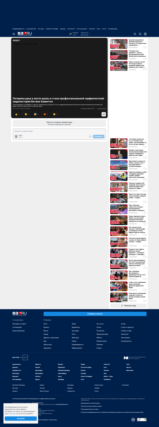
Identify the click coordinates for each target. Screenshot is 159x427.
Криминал (76, 327)
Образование (77, 348)
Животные (48, 345)
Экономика (125, 338)
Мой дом (75, 338)
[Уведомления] (140, 34)
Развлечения (102, 341)
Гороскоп (71, 29)
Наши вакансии (18, 331)
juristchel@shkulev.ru (62, 404)
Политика (100, 331)
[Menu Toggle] (13, 34)
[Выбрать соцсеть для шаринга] (104, 114)
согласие (12, 414)
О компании (17, 327)
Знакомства (31, 29)
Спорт (123, 324)
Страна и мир (126, 331)
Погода (41, 29)
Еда (45, 341)
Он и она (100, 324)
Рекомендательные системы (89, 409)
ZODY (98, 29)
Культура (75, 331)
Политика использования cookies (91, 406)
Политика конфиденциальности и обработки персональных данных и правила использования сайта (112, 412)
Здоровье (47, 348)
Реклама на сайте (19, 324)
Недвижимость (18, 29)
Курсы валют (82, 29)
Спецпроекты (126, 341)
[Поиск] (134, 34)
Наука (74, 341)
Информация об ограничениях (90, 403)
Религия (100, 345)
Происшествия (102, 334)
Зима (74, 324)
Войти (20, 137)
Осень (99, 327)
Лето (74, 334)
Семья (99, 348)
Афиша (62, 29)
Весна (46, 331)
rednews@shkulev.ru (37, 403)
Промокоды (112, 29)
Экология (124, 334)
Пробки (92, 29)
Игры (104, 29)
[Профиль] (145, 34)
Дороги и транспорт (51, 338)
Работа (99, 338)
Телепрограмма (52, 29)
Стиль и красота (127, 327)
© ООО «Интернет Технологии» (47, 420)
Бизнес (46, 327)
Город (46, 334)
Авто (45, 324)
